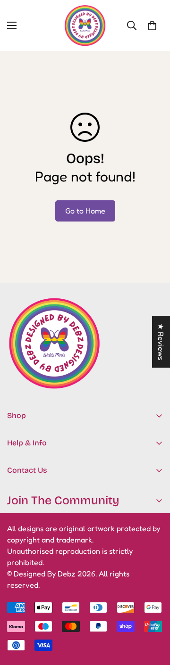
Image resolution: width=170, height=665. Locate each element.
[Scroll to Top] (153, 615)
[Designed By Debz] (85, 25)
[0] (152, 25)
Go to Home (85, 210)
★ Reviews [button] (161, 341)
